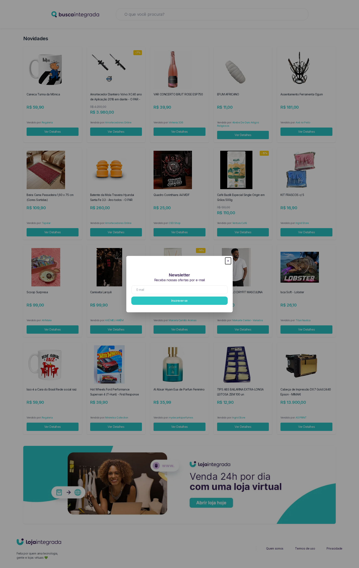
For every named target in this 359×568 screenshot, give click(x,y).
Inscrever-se (179, 300)
